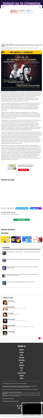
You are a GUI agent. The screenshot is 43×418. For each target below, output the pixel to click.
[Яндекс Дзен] (21, 408)
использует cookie (16, 415)
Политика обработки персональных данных (10, 401)
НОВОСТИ (21, 349)
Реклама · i (24, 404)
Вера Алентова (11, 301)
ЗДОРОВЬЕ (21, 365)
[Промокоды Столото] (5, 239)
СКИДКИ (21, 375)
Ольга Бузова (10, 313)
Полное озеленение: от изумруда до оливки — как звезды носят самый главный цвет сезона (23, 251)
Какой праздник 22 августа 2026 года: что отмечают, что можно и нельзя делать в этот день (23, 259)
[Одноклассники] (20, 406)
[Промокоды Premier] (16, 239)
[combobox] (20, 338)
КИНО (21, 355)
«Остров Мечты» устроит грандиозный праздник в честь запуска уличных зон (21, 281)
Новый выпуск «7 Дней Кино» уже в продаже (31, 415)
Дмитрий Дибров (11, 325)
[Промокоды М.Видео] (37, 239)
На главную (3, 43)
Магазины (4, 233)
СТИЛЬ (21, 368)
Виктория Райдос (11, 319)
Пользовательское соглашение (8, 398)
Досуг (8, 43)
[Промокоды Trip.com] (27, 239)
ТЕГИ (21, 370)
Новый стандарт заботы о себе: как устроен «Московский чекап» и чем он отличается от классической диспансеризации (22, 275)
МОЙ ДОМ (21, 357)
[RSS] (21, 410)
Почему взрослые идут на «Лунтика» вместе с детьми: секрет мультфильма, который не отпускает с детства (22, 267)
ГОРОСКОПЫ (21, 360)
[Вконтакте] (18, 406)
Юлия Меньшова (11, 307)
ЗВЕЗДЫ (21, 352)
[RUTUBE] (19, 408)
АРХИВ (21, 378)
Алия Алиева (3, 49)
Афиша (11, 43)
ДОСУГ (21, 362)
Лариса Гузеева (11, 331)
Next (41, 240)
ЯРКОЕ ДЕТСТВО (21, 373)
